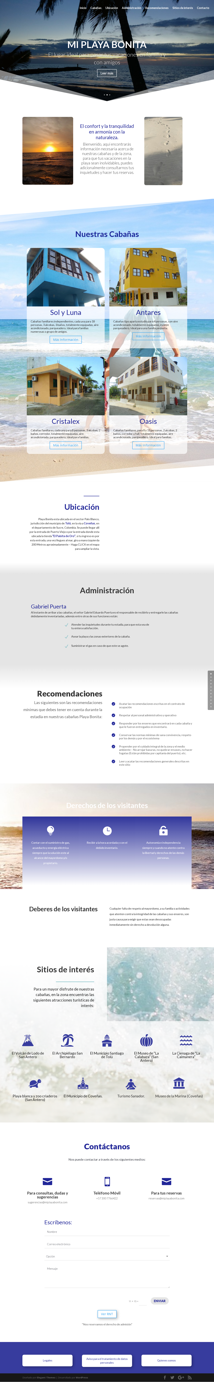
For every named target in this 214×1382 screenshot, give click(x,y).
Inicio (83, 8)
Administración (131, 8)
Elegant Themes (46, 1377)
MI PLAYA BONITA (107, 44)
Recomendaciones (157, 8)
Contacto (203, 8)
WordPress (82, 1377)
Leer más (107, 73)
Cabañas (96, 8)
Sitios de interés (182, 8)
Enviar (160, 1301)
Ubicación (111, 8)
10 (210, 706)
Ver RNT (107, 1314)
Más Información (65, 339)
